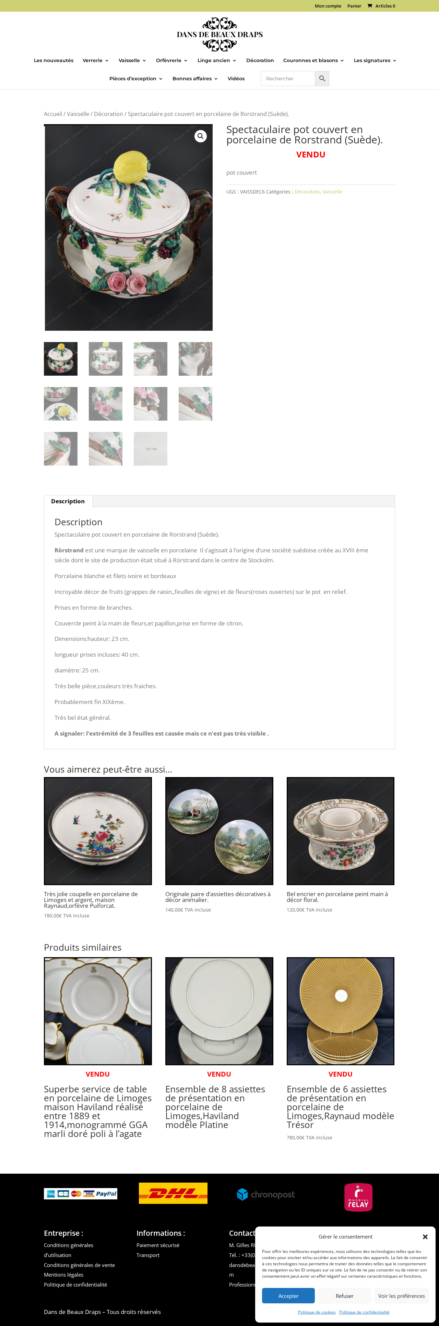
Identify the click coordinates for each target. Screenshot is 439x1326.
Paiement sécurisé (158, 1245)
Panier (354, 6)
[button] (425, 1236)
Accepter (288, 1295)
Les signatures (372, 60)
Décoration (260, 60)
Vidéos (236, 79)
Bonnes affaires (192, 79)
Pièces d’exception (132, 79)
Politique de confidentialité (364, 1312)
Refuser (345, 1295)
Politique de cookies (317, 1312)
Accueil (53, 114)
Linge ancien (214, 60)
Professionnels (246, 1284)
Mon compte (328, 6)
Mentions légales (63, 1274)
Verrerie (93, 60)
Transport (148, 1255)
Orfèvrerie (168, 60)
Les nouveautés (53, 60)
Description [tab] (68, 501)
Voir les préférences (401, 1295)
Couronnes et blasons (310, 60)
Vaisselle (129, 60)
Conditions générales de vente (79, 1265)
